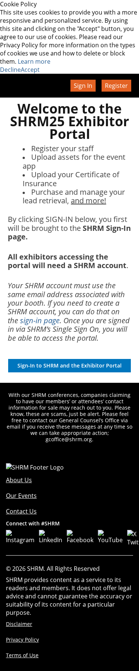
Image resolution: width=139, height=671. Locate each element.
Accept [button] (30, 70)
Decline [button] (10, 70)
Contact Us (21, 511)
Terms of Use (22, 655)
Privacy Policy (22, 639)
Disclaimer (19, 623)
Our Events (21, 496)
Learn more (34, 61)
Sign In (83, 86)
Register (116, 86)
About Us (19, 480)
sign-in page (40, 320)
